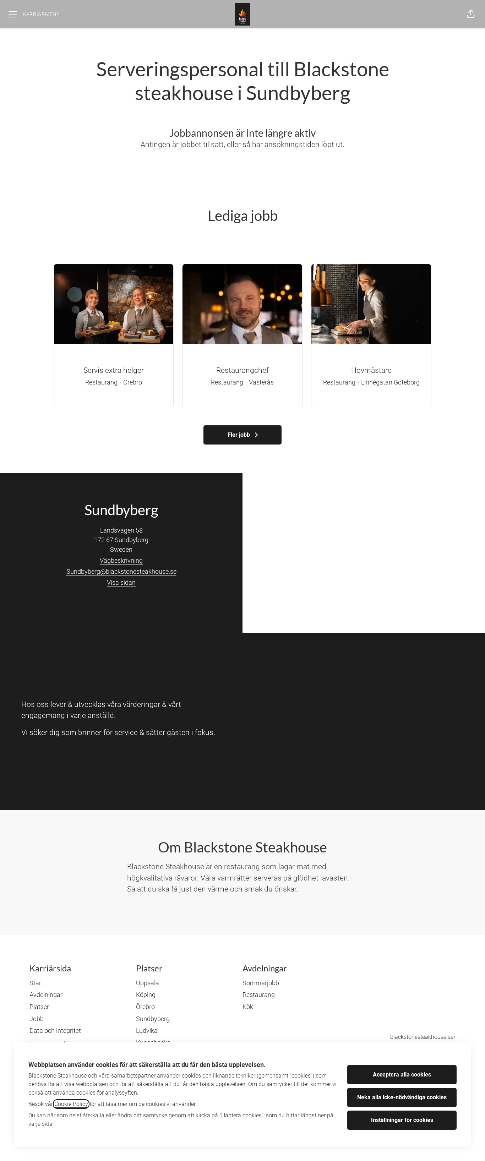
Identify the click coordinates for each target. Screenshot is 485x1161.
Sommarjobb (261, 983)
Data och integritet (55, 1030)
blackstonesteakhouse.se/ (423, 1037)
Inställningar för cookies (402, 1120)
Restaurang (259, 994)
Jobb (36, 1019)
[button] (471, 14)
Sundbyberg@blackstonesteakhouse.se (121, 571)
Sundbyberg (153, 1019)
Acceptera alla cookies (402, 1074)
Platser (39, 1006)
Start (36, 983)
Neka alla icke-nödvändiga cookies (402, 1097)
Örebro (145, 1006)
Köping (146, 994)
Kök (248, 1006)
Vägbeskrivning (121, 560)
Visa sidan (121, 582)
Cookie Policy (71, 1104)
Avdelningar (45, 994)
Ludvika (147, 1030)
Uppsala (147, 983)
